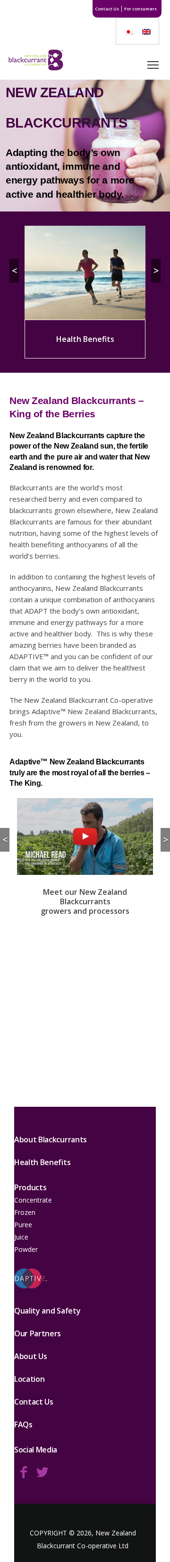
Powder (26, 1249)
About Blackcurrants (50, 1139)
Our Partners (37, 1333)
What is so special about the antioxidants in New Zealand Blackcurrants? (85, 1004)
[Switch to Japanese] (128, 31)
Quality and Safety (47, 1310)
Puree (23, 1224)
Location (29, 1379)
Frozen (24, 1212)
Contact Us (107, 9)
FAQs (23, 1424)
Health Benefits (42, 1162)
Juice (21, 1236)
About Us (30, 1356)
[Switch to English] (146, 31)
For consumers (140, 9)
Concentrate (33, 1199)
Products (30, 1187)
